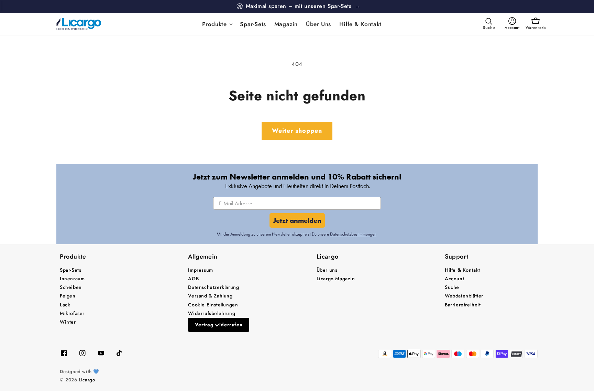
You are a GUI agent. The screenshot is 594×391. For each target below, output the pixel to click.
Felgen (68, 295)
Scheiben (71, 287)
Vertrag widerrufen (218, 324)
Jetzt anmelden (297, 220)
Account (454, 278)
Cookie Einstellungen (213, 304)
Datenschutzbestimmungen (353, 234)
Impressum (200, 270)
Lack (65, 304)
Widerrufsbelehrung (211, 313)
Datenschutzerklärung (213, 287)
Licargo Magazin (336, 278)
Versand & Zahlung (210, 295)
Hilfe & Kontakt (462, 270)
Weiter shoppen (297, 130)
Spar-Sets (70, 270)
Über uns (327, 270)
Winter (68, 321)
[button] (217, 24)
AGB (193, 278)
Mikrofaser (72, 313)
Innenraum (72, 278)
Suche (452, 287)
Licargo (87, 380)
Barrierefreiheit (463, 304)
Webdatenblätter (464, 295)
